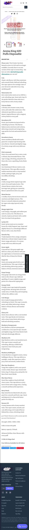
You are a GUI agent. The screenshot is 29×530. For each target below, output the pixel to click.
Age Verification (19, 478)
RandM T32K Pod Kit (20, 500)
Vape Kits (4, 505)
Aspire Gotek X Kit (20, 503)
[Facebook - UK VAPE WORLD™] (14, 14)
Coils (3, 508)
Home (6, 11)
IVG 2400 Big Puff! (20, 505)
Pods (3, 511)
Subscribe (9, 488)
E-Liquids (4, 503)
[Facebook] (3, 492)
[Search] (25, 7)
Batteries (4, 513)
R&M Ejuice (18, 508)
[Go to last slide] (5, 44)
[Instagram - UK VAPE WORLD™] (17, 14)
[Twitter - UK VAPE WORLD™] (12, 14)
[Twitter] (10, 492)
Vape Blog (17, 513)
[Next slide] (24, 44)
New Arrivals (18, 511)
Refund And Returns (20, 475)
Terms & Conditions (20, 481)
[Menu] (26, 3)
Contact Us (18, 473)
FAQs (16, 483)
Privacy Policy (19, 486)
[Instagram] (6, 492)
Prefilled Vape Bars (6, 500)
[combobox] (14, 7)
